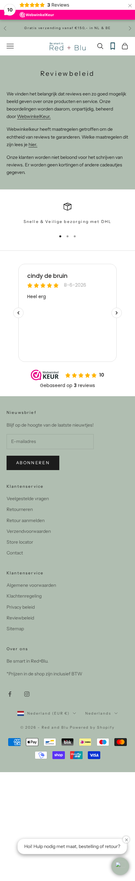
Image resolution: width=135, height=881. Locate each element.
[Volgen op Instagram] (27, 694)
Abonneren (33, 462)
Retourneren (20, 509)
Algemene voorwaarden (31, 585)
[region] (67, 214)
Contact (15, 553)
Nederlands (98, 713)
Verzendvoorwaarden (29, 531)
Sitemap (15, 629)
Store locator (20, 542)
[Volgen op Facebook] (10, 694)
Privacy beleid (21, 607)
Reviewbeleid (20, 618)
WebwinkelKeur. (34, 116)
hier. (33, 144)
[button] (120, 866)
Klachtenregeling (24, 596)
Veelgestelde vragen (28, 498)
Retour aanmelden (26, 520)
